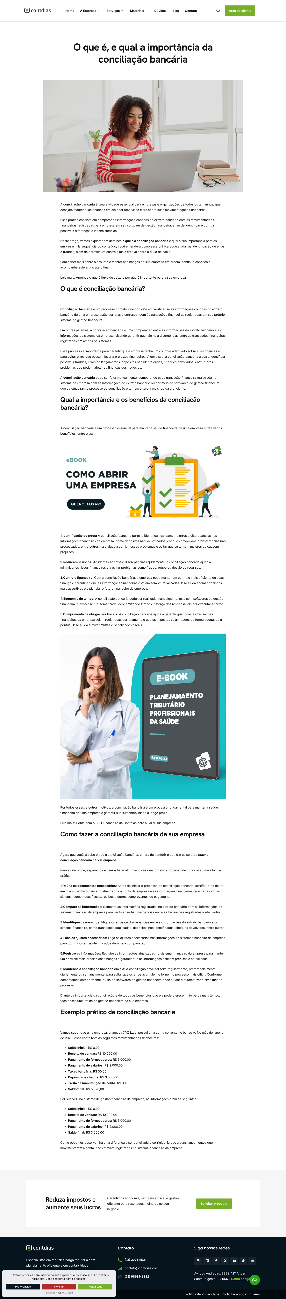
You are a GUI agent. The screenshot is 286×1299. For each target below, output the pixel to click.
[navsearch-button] (218, 11)
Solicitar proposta (214, 1203)
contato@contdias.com (142, 1268)
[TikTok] (243, 1261)
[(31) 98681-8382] (120, 1277)
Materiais (137, 10)
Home (69, 10)
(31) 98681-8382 (137, 1276)
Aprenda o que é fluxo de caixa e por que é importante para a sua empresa (131, 277)
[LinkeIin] (207, 1261)
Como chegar (241, 1279)
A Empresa (88, 10)
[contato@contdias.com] (120, 1268)
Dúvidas (160, 10)
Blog (175, 10)
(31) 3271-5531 (135, 1260)
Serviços (113, 10)
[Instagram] (198, 1261)
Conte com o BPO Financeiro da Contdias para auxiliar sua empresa (125, 823)
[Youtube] (234, 1261)
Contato (191, 10)
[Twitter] (225, 1261)
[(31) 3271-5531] (120, 1260)
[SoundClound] (252, 1261)
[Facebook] (216, 1261)
